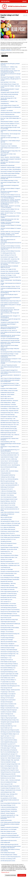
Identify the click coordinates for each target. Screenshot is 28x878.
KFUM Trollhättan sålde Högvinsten (8, 529)
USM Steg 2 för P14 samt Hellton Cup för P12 (10, 563)
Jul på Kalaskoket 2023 (5, 567)
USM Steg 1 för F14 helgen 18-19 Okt (8, 269)
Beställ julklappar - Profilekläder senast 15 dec (10, 565)
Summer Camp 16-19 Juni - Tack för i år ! (9, 330)
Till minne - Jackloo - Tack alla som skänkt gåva (10, 780)
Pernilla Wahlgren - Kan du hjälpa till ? (8, 693)
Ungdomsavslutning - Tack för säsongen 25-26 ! (10, 133)
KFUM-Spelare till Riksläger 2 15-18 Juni (9, 613)
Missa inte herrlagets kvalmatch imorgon (9, 499)
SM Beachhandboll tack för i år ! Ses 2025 (9, 463)
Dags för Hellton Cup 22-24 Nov (7, 398)
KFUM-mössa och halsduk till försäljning (9, 261)
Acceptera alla (21, 875)
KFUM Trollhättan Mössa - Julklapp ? (8, 402)
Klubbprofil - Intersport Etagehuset (8, 813)
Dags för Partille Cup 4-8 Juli (6, 599)
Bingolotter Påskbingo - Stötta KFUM (8, 501)
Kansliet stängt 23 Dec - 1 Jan (7, 551)
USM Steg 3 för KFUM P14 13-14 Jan (8, 539)
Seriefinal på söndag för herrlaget (7, 647)
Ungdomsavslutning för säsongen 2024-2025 (10, 340)
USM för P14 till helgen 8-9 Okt (7, 713)
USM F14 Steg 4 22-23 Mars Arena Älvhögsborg (10, 378)
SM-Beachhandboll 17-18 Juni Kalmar (8, 603)
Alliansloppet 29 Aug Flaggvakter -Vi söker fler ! (10, 77)
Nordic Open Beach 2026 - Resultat (8, 68)
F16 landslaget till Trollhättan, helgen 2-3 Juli (10, 733)
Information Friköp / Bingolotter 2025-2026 (9, 271)
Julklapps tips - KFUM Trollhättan (7, 394)
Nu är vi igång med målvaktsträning (8, 527)
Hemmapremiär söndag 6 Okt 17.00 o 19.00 (9, 424)
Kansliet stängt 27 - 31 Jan (6, 657)
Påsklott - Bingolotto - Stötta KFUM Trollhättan (10, 157)
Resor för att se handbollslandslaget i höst (9, 751)
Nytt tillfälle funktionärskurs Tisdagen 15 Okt (10, 422)
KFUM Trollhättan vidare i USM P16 (8, 677)
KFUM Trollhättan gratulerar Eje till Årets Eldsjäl (10, 822)
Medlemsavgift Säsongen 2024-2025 (8, 432)
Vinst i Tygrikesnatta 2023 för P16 (7, 669)
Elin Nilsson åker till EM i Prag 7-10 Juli (8, 725)
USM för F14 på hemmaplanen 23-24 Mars (9, 507)
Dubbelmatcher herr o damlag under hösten (10, 420)
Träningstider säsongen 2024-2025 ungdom (10, 453)
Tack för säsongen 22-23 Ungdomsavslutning (10, 615)
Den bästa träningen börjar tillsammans (9, 683)
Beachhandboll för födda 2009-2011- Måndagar (10, 756)
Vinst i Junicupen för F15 (6, 601)
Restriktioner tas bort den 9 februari (8, 778)
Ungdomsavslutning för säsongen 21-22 (9, 754)
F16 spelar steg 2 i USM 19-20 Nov (8, 691)
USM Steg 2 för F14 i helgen (6, 559)
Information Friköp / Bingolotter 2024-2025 (9, 410)
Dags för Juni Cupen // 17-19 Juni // (8, 735)
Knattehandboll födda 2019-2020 (7, 392)
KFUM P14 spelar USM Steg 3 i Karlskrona (9, 663)
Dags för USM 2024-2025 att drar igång (9, 428)
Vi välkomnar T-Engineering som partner (9, 365)
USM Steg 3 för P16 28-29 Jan (7, 659)
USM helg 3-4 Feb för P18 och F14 (8, 533)
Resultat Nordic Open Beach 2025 (7, 307)
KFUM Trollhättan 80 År (5, 842)
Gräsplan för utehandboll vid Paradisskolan (9, 827)
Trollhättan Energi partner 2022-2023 (8, 774)
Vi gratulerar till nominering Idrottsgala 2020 (10, 835)
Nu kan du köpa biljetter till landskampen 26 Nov (11, 803)
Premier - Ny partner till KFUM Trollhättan (9, 739)
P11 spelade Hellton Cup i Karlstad (8, 681)
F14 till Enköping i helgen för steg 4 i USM (9, 768)
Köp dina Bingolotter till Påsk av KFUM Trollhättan (11, 351)
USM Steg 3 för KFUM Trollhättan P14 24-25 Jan (10, 194)
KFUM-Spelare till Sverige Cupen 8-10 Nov (9, 406)
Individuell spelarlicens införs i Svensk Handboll (10, 112)
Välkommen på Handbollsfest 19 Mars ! (9, 641)
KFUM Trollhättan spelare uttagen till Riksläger (10, 173)
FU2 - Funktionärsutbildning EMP (7, 575)
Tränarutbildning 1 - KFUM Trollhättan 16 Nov (10, 408)
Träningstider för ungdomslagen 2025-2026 (10, 322)
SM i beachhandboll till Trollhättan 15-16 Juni (10, 521)
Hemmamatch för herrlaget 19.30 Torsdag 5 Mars (11, 171)
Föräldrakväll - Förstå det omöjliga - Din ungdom (11, 167)
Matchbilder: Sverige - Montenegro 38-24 (9, 794)
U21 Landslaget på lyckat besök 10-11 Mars (10, 383)
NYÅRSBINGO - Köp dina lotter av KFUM (9, 549)
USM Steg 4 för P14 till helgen (7, 639)
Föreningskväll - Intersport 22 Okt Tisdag (9, 416)
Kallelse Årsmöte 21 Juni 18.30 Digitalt (8, 829)
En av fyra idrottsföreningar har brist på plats (10, 116)
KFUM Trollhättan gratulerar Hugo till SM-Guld (10, 745)
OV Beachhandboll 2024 (5, 473)
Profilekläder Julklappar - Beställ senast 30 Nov (10, 689)
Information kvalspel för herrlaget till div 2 (9, 370)
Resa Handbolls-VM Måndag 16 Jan (8, 667)
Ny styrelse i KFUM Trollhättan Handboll (9, 388)
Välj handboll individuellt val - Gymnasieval (9, 400)
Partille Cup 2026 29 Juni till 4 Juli (7, 96)
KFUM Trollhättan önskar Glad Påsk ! (8, 503)
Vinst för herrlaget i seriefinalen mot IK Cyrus (10, 645)
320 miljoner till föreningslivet (7, 701)
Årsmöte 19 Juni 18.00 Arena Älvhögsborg (9, 479)
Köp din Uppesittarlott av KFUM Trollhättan (9, 555)
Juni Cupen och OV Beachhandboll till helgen (10, 338)
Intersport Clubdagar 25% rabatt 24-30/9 (9, 430)
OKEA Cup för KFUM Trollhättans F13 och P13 (10, 123)
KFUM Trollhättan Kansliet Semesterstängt (9, 94)
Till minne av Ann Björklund (6, 723)
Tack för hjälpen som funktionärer (8, 589)
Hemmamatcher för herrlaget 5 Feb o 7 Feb (9, 653)
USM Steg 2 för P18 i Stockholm (7, 697)
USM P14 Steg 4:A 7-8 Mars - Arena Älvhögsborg (11, 169)
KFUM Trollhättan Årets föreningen (8, 852)
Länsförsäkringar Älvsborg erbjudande (9, 607)
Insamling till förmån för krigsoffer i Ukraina (10, 770)
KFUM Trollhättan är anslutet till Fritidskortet (10, 302)
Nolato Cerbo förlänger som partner (8, 831)
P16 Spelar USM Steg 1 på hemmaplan (8, 426)
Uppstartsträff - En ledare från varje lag (9, 593)
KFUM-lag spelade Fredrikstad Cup (8, 475)
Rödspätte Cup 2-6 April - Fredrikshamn (9, 145)
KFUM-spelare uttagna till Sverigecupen (9, 709)
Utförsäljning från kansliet (6, 541)
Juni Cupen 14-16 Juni (5, 469)
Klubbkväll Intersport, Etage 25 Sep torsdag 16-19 (11, 300)
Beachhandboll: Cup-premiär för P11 (8, 743)
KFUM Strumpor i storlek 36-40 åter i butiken (10, 531)
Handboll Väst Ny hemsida (6, 820)
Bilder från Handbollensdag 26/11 (8, 561)
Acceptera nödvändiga (11, 875)
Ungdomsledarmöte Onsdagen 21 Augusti (9, 457)
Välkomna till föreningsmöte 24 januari (8, 543)
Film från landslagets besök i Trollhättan (9, 854)
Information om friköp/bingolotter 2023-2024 (10, 571)
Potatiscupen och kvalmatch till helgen (8, 493)
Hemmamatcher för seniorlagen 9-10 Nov (9, 257)
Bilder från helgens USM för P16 (7, 796)
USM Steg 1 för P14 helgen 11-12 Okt (8, 275)
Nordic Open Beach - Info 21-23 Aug (8, 82)
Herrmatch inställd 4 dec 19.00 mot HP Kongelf (10, 231)
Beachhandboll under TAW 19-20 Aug (8, 597)
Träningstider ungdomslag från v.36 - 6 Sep (9, 815)
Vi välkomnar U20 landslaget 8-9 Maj (8, 491)
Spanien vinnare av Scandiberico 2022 (8, 703)
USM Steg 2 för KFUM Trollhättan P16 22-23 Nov (10, 251)
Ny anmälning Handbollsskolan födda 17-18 (10, 455)
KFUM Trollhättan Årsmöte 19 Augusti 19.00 (10, 84)
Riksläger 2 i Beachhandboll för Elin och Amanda (11, 790)
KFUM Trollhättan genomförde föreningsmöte (10, 537)
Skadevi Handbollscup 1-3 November (8, 404)
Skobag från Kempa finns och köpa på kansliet (10, 772)
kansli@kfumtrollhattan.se (6, 50)
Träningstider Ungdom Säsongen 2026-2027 (10, 92)
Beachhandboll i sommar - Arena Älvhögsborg (10, 465)
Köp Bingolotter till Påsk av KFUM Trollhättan (10, 627)
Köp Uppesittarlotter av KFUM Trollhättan (9, 675)
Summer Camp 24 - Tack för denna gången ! (10, 461)
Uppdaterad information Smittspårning (9, 809)
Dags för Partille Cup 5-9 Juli (6, 727)
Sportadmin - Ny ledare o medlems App (9, 459)
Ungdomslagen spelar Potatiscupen (8, 621)
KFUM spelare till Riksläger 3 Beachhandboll (10, 525)
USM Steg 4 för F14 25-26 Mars (7, 635)
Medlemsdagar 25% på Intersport (7, 487)
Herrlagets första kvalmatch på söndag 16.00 (10, 633)
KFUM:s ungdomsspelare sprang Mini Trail (9, 591)
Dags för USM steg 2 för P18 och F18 (8, 255)
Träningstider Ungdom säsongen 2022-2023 (10, 721)
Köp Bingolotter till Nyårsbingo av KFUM (9, 671)
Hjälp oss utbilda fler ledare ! (6, 517)
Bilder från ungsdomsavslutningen (8, 481)
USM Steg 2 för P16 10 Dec (6, 553)
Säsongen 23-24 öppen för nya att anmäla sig (10, 609)
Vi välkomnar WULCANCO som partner (8, 175)
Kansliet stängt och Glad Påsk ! (7, 629)
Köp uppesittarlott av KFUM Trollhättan (9, 798)
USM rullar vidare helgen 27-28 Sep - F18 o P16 (10, 286)
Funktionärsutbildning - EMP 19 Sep (8, 441)
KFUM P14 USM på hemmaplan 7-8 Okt (9, 573)
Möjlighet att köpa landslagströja (7, 705)
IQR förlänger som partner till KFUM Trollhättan (10, 731)
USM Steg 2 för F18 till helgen (7, 569)
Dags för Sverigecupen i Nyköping (8, 695)
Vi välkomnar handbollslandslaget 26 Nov (9, 807)
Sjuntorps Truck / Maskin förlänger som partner (10, 758)
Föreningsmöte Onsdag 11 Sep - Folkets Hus (10, 434)
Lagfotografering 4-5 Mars (6, 519)
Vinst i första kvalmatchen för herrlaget (9, 497)
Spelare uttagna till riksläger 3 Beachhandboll (10, 786)
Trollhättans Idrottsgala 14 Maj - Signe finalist (10, 760)
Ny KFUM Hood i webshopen (7, 545)
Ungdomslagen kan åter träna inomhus (9, 840)
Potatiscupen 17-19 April (6, 135)
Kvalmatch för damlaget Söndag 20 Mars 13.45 (10, 764)
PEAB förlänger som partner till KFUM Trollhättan (11, 776)
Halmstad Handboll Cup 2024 (7, 436)
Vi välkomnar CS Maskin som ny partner (9, 833)
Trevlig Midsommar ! (5, 103)
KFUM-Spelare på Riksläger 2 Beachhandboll (10, 579)
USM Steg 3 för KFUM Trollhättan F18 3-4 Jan (10, 209)
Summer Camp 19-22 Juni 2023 (7, 625)
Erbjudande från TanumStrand (7, 581)
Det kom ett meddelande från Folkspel (9, 782)
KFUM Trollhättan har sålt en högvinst (8, 661)
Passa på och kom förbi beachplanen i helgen (10, 611)
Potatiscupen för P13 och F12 (7, 489)
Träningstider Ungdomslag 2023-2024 (8, 595)
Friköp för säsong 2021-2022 (7, 784)
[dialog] (14, 870)
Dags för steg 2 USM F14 (6, 396)
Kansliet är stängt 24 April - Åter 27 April (9, 125)
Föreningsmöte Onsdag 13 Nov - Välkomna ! (10, 412)
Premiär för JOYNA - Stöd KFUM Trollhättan (9, 471)
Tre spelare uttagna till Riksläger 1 (8, 637)
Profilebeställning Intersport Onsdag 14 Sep (10, 719)
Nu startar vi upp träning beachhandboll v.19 (10, 485)
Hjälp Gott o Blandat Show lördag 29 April (9, 619)
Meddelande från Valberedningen (7, 165)
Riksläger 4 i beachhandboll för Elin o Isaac (9, 707)
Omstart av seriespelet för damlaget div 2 (9, 665)
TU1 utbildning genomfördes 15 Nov (8, 253)
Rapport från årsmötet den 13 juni (7, 737)
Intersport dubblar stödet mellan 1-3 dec (9, 557)
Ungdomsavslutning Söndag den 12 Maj (9, 483)
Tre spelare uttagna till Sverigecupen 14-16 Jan (10, 788)
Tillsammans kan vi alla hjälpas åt (7, 643)
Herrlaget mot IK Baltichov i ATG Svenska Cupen (10, 523)
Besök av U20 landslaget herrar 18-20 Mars (9, 766)
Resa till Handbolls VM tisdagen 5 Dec (8, 605)
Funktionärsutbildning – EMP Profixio (8, 583)
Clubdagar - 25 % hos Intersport (7, 631)
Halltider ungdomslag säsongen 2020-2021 (9, 844)
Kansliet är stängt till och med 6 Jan (8, 211)
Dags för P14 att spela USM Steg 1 (8, 414)
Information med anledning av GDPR (8, 858)
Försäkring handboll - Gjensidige (7, 585)
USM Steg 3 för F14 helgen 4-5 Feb (8, 655)
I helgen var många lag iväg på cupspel (9, 717)
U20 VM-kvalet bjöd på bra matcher (8, 860)
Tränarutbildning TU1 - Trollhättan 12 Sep (9, 66)
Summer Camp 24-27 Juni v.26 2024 (8, 505)
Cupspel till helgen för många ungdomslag (9, 547)
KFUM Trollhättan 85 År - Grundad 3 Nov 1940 (10, 259)
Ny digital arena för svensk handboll (8, 699)
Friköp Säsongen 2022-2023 (6, 687)
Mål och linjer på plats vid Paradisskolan (9, 749)
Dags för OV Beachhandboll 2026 (7, 114)
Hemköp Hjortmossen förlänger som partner (10, 729)
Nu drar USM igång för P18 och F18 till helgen (10, 577)
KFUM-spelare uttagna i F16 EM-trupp (8, 747)
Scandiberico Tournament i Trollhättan (8, 711)
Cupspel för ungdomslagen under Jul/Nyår (9, 673)
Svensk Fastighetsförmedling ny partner (9, 741)
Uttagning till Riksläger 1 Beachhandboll (9, 811)
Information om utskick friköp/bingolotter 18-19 (10, 856)
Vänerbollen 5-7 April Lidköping (7, 495)
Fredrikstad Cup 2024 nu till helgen (8, 477)
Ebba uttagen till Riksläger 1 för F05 (8, 805)
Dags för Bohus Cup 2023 (6, 617)
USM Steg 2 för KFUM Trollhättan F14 (8, 679)
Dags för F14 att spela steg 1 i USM (8, 418)
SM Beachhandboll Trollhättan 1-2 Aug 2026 (10, 121)
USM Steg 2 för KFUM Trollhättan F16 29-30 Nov (10, 245)
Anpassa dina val (5, 872)
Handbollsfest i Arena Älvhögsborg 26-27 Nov (10, 685)
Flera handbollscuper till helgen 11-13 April (9, 353)
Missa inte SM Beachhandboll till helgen (9, 467)
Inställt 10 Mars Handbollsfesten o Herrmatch (10, 512)
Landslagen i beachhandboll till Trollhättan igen (10, 623)
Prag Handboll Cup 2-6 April (6, 143)
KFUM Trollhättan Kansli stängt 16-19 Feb (9, 180)
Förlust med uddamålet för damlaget (8, 762)
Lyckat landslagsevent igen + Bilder (8, 792)
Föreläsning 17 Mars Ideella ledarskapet (9, 649)
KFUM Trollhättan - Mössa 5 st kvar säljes (9, 390)
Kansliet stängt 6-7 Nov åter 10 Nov (8, 715)
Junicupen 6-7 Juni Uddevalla (7, 110)
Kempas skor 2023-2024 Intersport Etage (9, 587)
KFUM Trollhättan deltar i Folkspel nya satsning (10, 535)
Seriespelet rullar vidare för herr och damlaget (10, 273)
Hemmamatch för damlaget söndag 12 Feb (9, 651)
